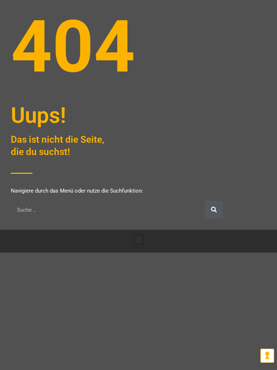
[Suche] (214, 210)
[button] (139, 239)
